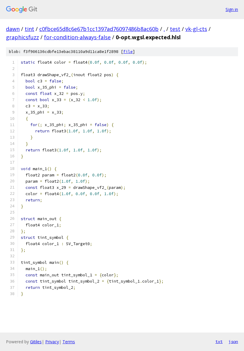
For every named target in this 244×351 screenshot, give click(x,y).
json (233, 341)
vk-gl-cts (196, 28)
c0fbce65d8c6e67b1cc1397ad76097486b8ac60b (99, 28)
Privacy (52, 341)
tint (29, 28)
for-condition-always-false (77, 37)
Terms (68, 341)
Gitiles (36, 341)
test (175, 28)
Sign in (232, 9)
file (128, 51)
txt (219, 341)
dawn (13, 28)
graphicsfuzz (22, 37)
